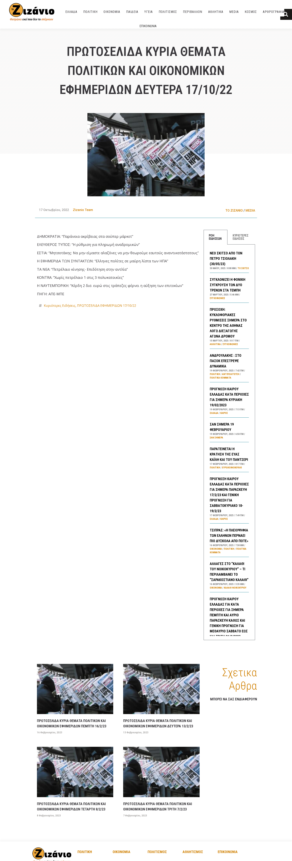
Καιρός (224, 413)
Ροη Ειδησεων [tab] (215, 237)
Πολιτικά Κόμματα (220, 377)
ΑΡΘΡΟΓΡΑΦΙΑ (273, 12)
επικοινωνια (228, 852)
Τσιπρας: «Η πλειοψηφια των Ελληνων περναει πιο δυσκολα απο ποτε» (229, 535)
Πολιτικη (84, 852)
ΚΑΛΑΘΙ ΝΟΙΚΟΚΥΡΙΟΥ (235, 587)
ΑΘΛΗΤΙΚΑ (215, 12)
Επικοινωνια (148, 26)
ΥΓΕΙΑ (148, 12)
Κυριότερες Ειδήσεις (59, 305)
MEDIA (234, 12)
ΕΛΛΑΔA (71, 12)
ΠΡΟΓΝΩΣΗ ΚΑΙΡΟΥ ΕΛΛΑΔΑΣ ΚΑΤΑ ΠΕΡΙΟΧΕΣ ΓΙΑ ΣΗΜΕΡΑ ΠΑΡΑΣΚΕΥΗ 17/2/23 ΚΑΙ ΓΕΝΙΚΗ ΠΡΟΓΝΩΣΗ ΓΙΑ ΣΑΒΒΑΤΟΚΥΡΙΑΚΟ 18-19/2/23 (229, 495)
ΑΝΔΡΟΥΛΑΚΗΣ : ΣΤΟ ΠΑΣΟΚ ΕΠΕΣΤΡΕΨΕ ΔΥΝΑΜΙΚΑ (225, 360)
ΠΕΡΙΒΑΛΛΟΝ (192, 12)
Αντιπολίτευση (230, 374)
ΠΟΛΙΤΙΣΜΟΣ (168, 12)
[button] (286, 14)
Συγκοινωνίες (217, 298)
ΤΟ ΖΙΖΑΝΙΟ (234, 210)
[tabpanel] (229, 442)
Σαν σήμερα (216, 437)
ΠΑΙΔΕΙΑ (132, 12)
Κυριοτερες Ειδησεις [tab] (240, 237)
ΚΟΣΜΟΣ (251, 12)
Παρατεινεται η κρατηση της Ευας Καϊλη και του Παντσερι (229, 454)
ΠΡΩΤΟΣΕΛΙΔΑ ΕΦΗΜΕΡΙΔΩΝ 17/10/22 (106, 305)
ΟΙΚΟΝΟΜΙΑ (111, 12)
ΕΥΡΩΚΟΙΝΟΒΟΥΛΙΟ (232, 467)
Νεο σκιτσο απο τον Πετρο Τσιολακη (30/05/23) (226, 258)
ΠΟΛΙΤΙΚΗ (90, 12)
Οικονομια (121, 852)
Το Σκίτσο (243, 268)
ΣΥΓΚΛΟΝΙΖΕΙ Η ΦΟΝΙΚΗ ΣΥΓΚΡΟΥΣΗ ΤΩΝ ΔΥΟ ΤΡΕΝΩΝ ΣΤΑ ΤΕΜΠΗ (227, 284)
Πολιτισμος (157, 852)
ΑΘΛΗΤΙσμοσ (193, 852)
